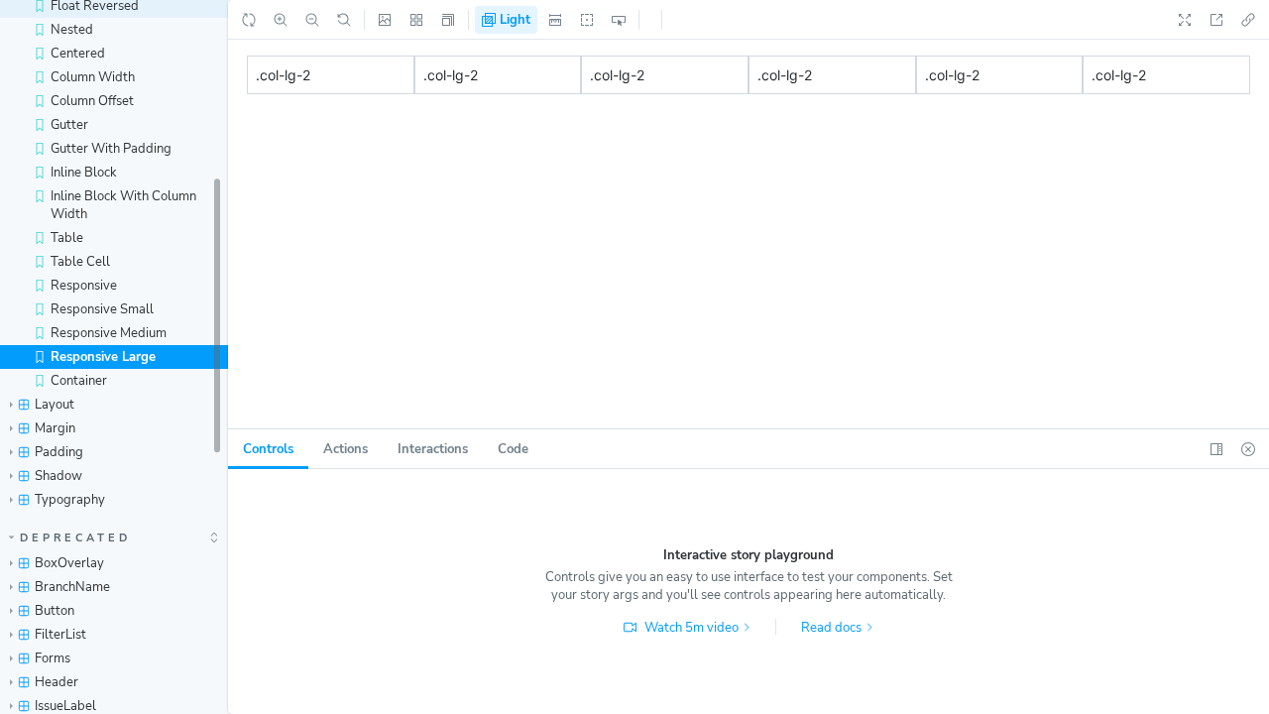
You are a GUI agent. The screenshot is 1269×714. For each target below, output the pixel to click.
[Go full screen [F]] (1185, 20)
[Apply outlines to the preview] (587, 20)
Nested (72, 30)
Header (56, 682)
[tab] (268, 449)
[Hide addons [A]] (1248, 449)
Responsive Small (102, 309)
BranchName (72, 587)
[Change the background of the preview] (385, 20)
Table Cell (80, 262)
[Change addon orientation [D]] (1216, 449)
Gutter (69, 125)
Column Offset (92, 101)
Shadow (58, 476)
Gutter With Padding (111, 149)
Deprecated (75, 538)
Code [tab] (513, 449)
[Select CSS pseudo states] (619, 20)
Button (54, 611)
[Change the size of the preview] (448, 20)
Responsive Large (103, 357)
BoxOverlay (69, 563)
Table (67, 238)
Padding (59, 452)
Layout (54, 405)
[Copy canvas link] (1248, 20)
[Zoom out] (312, 20)
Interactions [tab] (433, 449)
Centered (78, 53)
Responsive (84, 286)
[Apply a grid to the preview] (416, 20)
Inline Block (84, 172)
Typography (70, 500)
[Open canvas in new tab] (1216, 20)
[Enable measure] (555, 20)
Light (513, 20)
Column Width (93, 77)
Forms (52, 658)
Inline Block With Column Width (123, 205)
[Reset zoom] (344, 20)
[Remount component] (249, 20)
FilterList (60, 635)
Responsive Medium (109, 333)
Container (79, 381)
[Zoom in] (280, 20)
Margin (55, 428)
